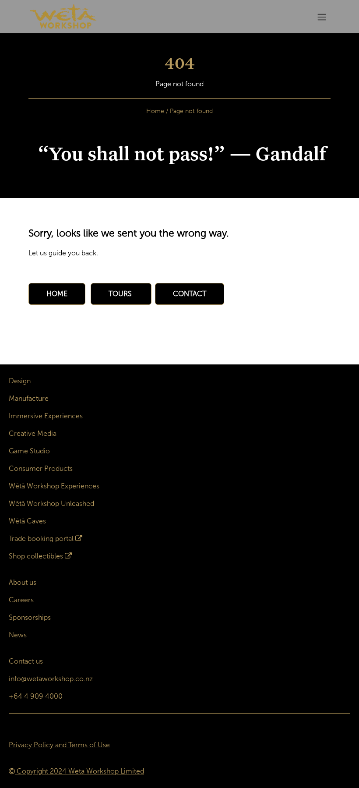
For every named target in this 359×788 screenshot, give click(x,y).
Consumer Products (41, 468)
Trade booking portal (41, 538)
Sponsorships (30, 617)
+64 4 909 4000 (36, 696)
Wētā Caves (27, 521)
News (18, 635)
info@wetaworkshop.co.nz (51, 679)
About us (22, 582)
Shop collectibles (36, 556)
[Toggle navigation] (322, 17)
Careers (21, 600)
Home (155, 111)
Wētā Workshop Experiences (54, 486)
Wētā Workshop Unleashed (51, 503)
